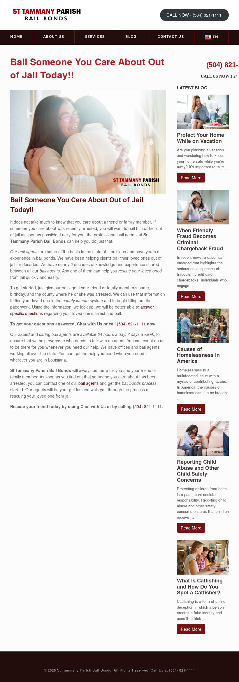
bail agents (88, 383)
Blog (131, 36)
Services (95, 36)
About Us (53, 36)
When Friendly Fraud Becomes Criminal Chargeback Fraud (200, 239)
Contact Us (170, 36)
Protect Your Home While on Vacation (200, 138)
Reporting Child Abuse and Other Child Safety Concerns (198, 470)
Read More (191, 177)
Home (16, 36)
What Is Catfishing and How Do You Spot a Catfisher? (200, 586)
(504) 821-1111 (132, 324)
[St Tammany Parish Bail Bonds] (46, 14)
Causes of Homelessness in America (198, 355)
